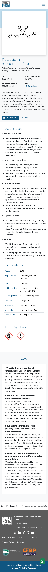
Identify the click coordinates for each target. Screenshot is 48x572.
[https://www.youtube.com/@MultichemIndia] (32, 532)
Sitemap (20, 542)
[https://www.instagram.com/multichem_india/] (28, 532)
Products (10, 506)
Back (26, 118)
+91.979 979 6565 (23, 524)
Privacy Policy (8, 542)
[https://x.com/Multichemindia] (15, 532)
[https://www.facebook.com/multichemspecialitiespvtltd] (23, 532)
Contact (33, 537)
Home (4, 537)
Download (32, 86)
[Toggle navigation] (43, 4)
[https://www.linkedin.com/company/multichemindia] (19, 532)
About (13, 537)
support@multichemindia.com (28, 527)
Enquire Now (12, 118)
